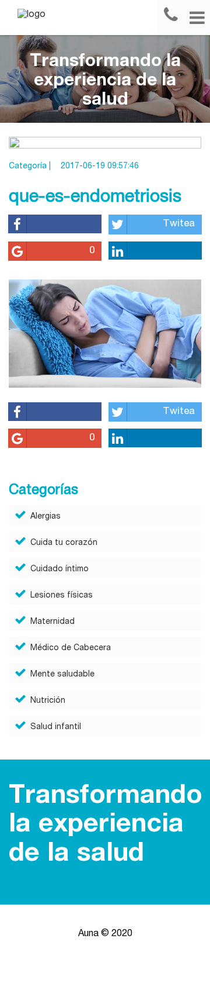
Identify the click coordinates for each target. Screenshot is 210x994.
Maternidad (52, 622)
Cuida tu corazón (63, 543)
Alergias (45, 517)
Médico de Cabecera (70, 648)
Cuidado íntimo (59, 569)
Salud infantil (55, 727)
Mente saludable (62, 675)
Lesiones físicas (61, 596)
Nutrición (47, 701)
